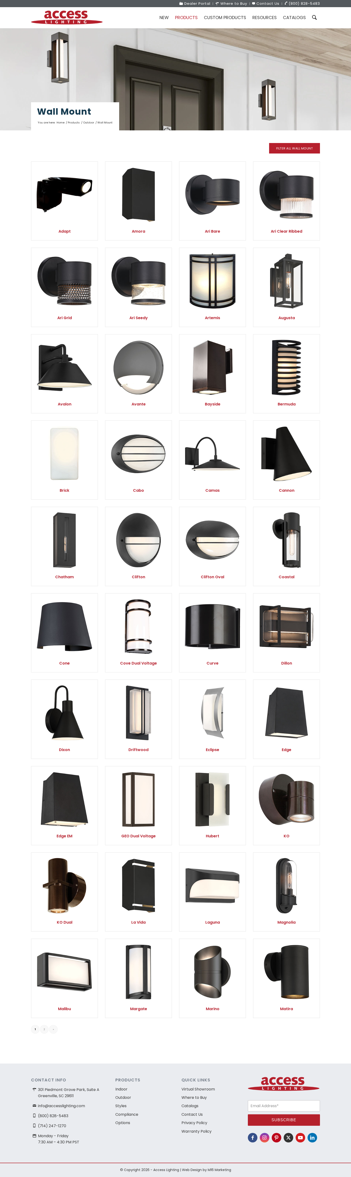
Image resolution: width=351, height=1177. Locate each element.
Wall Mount (64, 111)
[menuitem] (195, 3)
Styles (121, 1106)
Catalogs (189, 1106)
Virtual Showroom (198, 1089)
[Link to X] (288, 1137)
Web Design (192, 1169)
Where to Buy (194, 1097)
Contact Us (192, 1114)
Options (122, 1123)
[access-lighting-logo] (67, 17)
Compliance (126, 1114)
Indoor (121, 1089)
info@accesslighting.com (61, 1106)
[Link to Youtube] (300, 1137)
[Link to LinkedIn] (312, 1137)
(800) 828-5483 (53, 1116)
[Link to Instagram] (264, 1137)
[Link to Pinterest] (276, 1137)
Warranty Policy (196, 1131)
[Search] (314, 17)
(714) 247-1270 (52, 1126)
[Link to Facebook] (252, 1137)
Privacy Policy (194, 1123)
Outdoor (123, 1097)
